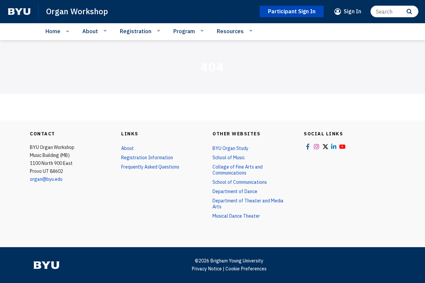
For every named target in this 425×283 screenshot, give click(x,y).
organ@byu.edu (46, 179)
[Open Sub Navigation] (68, 31)
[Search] (409, 11)
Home (52, 31)
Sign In (352, 11)
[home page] (19, 11)
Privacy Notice (207, 269)
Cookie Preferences (246, 269)
